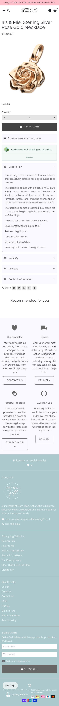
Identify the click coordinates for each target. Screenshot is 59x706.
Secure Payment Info (13, 550)
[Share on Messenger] (35, 288)
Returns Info (8, 545)
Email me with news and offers (18, 661)
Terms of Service (10, 615)
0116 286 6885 (11, 524)
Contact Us (15, 380)
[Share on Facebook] (14, 288)
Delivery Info (8, 541)
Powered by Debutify (34, 693)
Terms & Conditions (12, 555)
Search (5, 586)
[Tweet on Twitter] (19, 288)
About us (6, 591)
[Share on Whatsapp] (24, 288)
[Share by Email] (29, 288)
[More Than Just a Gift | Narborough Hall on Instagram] (31, 465)
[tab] (29, 167)
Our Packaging (15, 444)
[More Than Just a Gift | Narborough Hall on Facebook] (28, 465)
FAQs (4, 601)
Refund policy (9, 620)
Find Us (6, 606)
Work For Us (8, 610)
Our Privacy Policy (11, 560)
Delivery (44, 380)
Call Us (44, 439)
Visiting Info (8, 569)
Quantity (6, 112)
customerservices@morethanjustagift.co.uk (26, 519)
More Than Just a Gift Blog (16, 565)
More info (29, 157)
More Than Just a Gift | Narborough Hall (32, 690)
